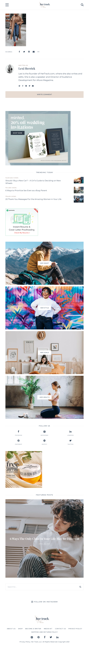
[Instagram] (26, 86)
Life (59, 531)
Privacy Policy (25, 642)
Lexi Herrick (26, 68)
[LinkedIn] (57, 637)
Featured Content (36, 531)
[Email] (34, 52)
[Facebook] (19, 52)
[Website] (19, 86)
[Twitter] (24, 52)
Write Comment (44, 94)
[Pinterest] (29, 52)
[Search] (80, 587)
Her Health (51, 531)
